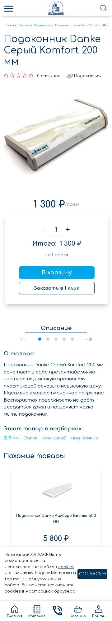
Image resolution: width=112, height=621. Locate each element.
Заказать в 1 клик (56, 288)
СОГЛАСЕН (92, 574)
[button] (88, 339)
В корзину (57, 272)
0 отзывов (48, 76)
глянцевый (54, 438)
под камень (84, 438)
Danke (30, 438)
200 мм (11, 438)
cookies (66, 567)
